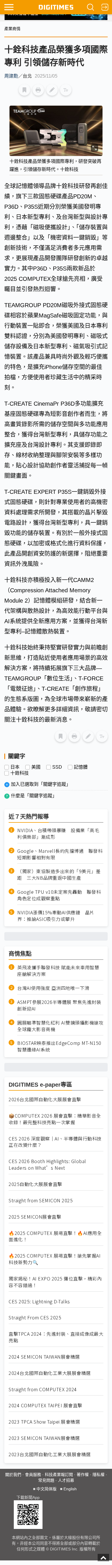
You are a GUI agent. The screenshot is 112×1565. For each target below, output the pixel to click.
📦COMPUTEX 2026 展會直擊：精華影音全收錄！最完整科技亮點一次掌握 (55, 1119)
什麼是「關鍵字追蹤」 (34, 795)
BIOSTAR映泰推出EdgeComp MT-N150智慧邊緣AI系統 (59, 1046)
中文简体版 (46, 1489)
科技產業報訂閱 (59, 1474)
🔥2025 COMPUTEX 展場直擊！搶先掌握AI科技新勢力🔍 (55, 1259)
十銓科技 (19, 773)
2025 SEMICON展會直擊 (35, 1216)
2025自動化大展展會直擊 (35, 1184)
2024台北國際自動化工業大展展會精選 (50, 1373)
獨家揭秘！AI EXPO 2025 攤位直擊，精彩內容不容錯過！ (55, 1281)
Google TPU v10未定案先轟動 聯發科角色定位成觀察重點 (59, 895)
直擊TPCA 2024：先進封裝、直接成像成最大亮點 (56, 1337)
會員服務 (33, 1474)
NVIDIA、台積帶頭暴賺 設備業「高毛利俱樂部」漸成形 (58, 833)
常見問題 (46, 1480)
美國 (35, 767)
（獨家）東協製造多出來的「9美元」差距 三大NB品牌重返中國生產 (59, 874)
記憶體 (81, 767)
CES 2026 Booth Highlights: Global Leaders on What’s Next (47, 1164)
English (70, 1489)
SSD (57, 767)
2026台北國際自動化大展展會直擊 (45, 1099)
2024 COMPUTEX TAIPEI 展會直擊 (45, 1405)
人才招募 (66, 1480)
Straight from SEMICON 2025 (41, 1200)
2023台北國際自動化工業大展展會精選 (50, 1454)
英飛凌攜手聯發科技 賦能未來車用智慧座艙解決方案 (58, 970)
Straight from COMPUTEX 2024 (43, 1389)
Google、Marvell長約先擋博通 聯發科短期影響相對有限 (60, 854)
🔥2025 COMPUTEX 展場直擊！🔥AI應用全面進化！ (55, 1236)
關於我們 (13, 1474)
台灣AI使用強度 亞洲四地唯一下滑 (53, 988)
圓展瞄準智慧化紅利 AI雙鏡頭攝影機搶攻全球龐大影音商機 (60, 1026)
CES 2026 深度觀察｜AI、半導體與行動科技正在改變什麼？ (55, 1141)
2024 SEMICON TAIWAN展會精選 (44, 1356)
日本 (15, 767)
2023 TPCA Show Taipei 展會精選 (44, 1421)
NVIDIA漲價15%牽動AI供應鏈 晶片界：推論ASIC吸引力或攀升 (55, 915)
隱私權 (98, 1474)
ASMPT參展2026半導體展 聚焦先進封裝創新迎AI (59, 1005)
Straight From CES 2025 (35, 1317)
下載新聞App (28, 1497)
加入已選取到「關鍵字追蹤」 (41, 784)
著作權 (83, 1474)
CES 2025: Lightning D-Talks (39, 1301)
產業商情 (12, 28)
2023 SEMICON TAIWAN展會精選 (44, 1438)
